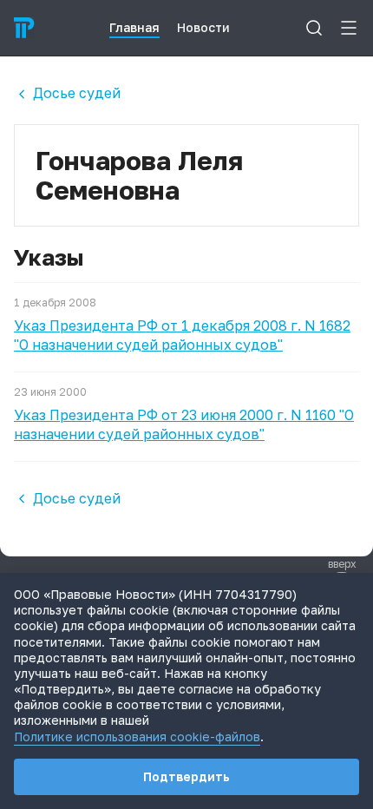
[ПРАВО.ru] (24, 27)
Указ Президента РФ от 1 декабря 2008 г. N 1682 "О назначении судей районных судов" (182, 335)
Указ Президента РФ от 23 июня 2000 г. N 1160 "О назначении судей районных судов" (184, 424)
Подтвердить (186, 776)
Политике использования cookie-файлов (137, 736)
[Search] (314, 27)
